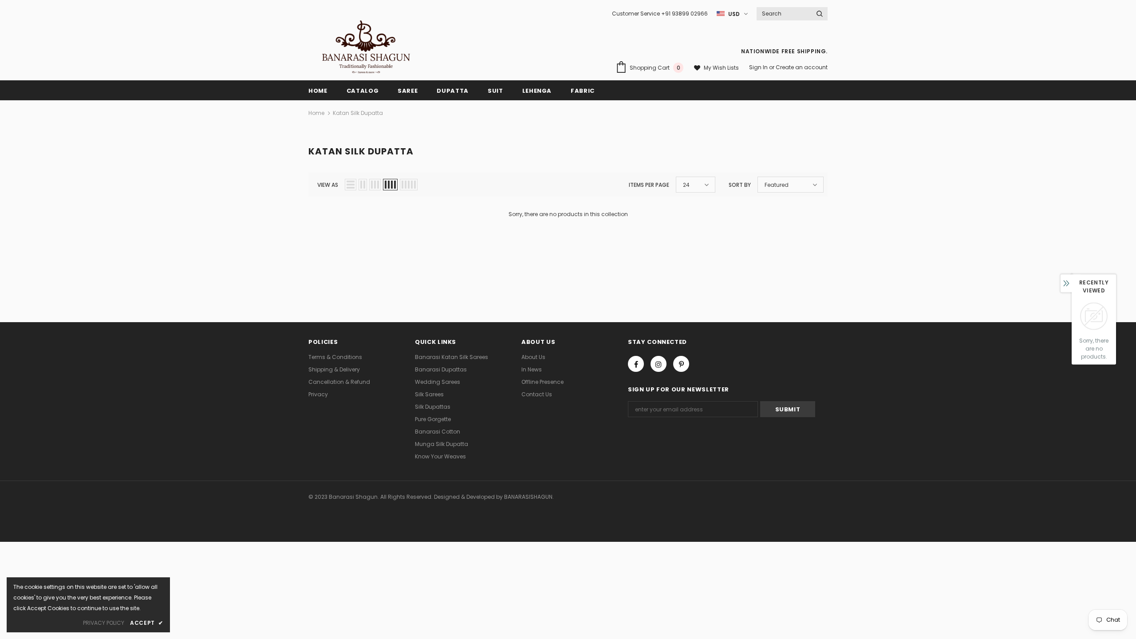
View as (327, 185)
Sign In (759, 67)
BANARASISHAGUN (528, 497)
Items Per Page (649, 185)
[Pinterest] (681, 364)
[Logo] (365, 47)
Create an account (802, 67)
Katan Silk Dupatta (358, 113)
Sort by (740, 185)
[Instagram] (659, 364)
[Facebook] (636, 364)
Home (316, 113)
